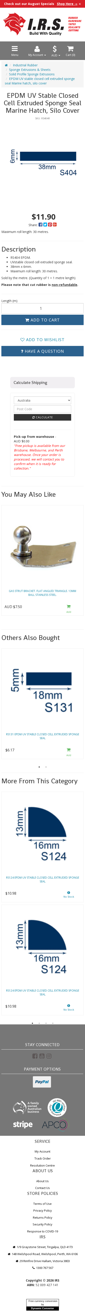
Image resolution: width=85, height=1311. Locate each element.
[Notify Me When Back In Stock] (68, 896)
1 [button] (39, 767)
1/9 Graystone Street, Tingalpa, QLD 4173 (44, 1247)
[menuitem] (41, 225)
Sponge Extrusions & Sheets (30, 69)
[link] (34, 1056)
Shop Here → (67, 3)
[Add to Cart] (68, 609)
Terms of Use (42, 1204)
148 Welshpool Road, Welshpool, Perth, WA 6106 (44, 1254)
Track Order (42, 1158)
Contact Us (42, 1188)
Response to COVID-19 (42, 1231)
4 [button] (53, 1023)
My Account (42, 1151)
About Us (42, 1181)
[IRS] (42, 24)
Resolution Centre (42, 1165)
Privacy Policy (42, 1210)
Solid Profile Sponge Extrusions (32, 74)
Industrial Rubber (25, 65)
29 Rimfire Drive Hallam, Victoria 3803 (44, 1261)
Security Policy (42, 1224)
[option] (42, 163)
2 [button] (46, 767)
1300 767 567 (44, 1268)
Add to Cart (44, 320)
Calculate (44, 417)
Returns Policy (42, 1217)
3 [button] (46, 1023)
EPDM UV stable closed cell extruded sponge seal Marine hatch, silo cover (40, 81)
